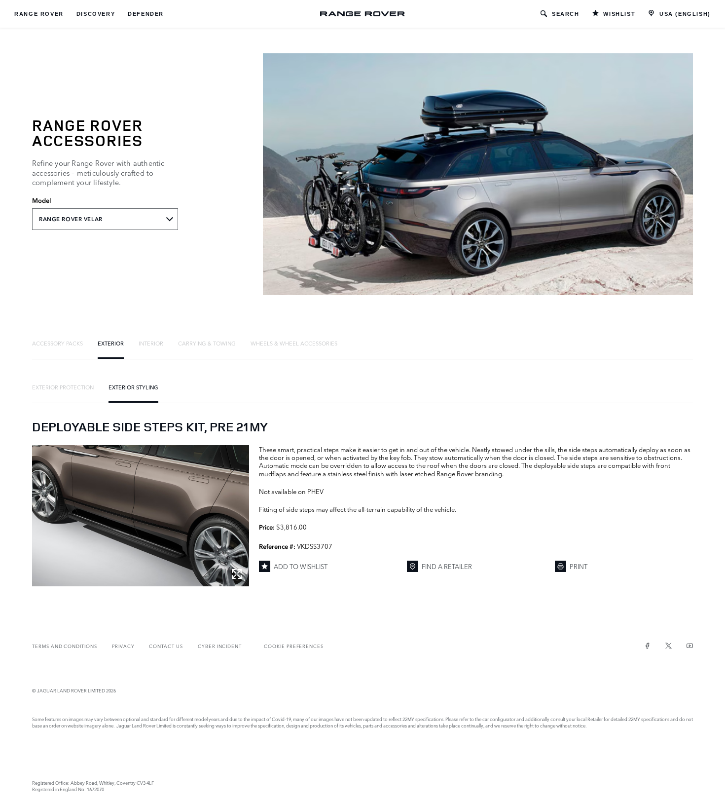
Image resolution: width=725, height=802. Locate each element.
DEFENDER (146, 14)
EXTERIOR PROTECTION (63, 387)
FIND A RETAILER (447, 566)
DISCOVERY (95, 14)
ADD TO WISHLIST (300, 566)
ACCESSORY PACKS (57, 343)
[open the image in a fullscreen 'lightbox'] (140, 515)
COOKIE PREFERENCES (294, 646)
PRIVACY (123, 646)
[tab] (57, 343)
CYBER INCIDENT (220, 646)
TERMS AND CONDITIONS (64, 646)
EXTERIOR (111, 343)
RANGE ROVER (39, 14)
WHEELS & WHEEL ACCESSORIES (294, 343)
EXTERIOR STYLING (133, 387)
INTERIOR (151, 343)
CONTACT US (165, 646)
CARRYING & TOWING (207, 343)
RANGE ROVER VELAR (71, 219)
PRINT (578, 566)
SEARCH (566, 14)
